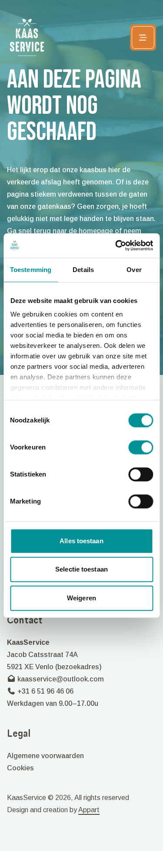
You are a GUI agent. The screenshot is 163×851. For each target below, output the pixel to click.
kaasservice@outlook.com (60, 679)
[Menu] (143, 37)
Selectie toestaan (81, 569)
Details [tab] (83, 269)
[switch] (140, 447)
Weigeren (81, 598)
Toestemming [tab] (30, 269)
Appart (89, 810)
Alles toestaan (81, 541)
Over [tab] (133, 269)
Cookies (20, 768)
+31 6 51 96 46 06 (44, 691)
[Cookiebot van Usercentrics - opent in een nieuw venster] (116, 245)
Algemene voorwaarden (45, 755)
